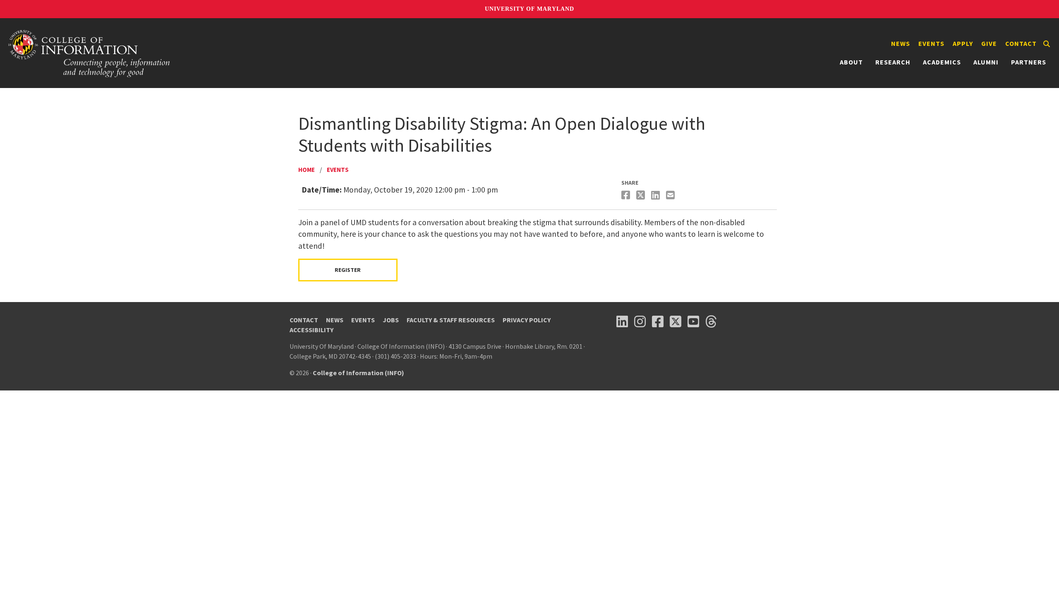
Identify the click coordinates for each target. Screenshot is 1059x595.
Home (306, 170)
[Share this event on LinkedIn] (656, 195)
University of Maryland (529, 9)
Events (931, 43)
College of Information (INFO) (358, 373)
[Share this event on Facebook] (626, 195)
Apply (963, 43)
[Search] (1046, 43)
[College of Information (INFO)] (89, 53)
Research (892, 62)
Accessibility (311, 330)
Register (348, 270)
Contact (1021, 43)
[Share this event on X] (641, 195)
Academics (942, 62)
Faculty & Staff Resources (451, 320)
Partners (1028, 62)
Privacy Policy (527, 320)
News (900, 43)
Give (989, 43)
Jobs (391, 320)
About (851, 62)
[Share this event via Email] (671, 195)
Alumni (986, 62)
